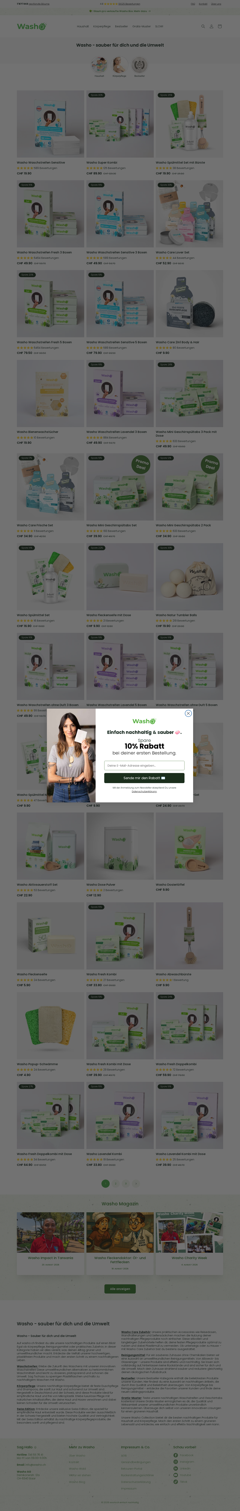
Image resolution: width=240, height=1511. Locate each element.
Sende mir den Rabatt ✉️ (144, 778)
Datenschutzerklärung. (144, 791)
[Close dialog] (188, 713)
